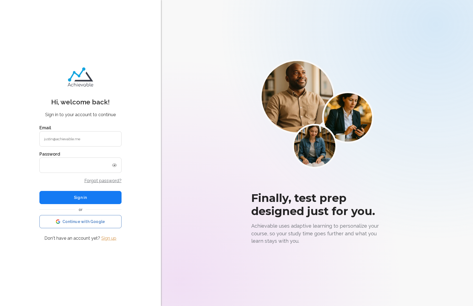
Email (45, 127)
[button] (80, 221)
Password (49, 154)
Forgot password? (103, 180)
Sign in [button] (80, 197)
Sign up (108, 238)
